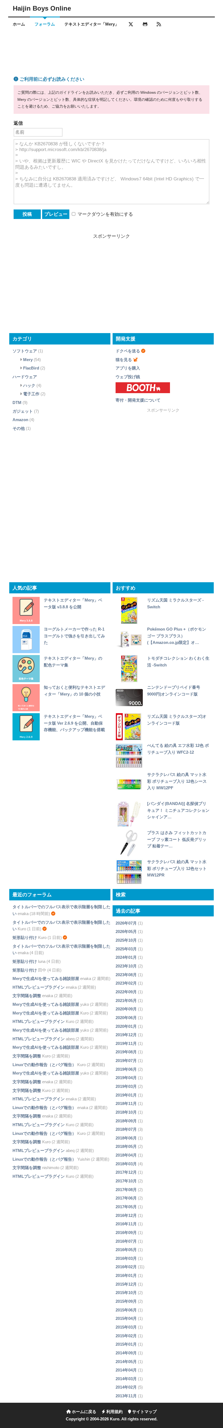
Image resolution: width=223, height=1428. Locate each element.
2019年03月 (126, 1086)
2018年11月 (126, 1103)
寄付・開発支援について (138, 400)
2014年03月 (126, 1378)
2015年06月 (126, 1310)
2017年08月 (126, 1189)
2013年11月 (126, 1395)
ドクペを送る (128, 351)
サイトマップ (144, 1412)
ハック (29, 385)
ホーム (19, 24)
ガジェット (23, 411)
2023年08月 (126, 974)
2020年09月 (126, 1009)
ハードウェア (25, 376)
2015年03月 (126, 1327)
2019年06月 (126, 1069)
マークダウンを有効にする (104, 214)
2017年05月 (126, 1206)
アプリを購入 (128, 368)
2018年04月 (126, 1155)
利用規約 (114, 1412)
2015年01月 (126, 1344)
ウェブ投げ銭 (128, 376)
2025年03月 (126, 949)
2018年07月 (126, 1129)
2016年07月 (126, 1241)
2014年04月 (126, 1370)
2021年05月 (126, 1000)
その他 (19, 428)
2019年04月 (126, 1077)
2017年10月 (126, 1181)
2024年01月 (126, 957)
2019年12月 (126, 1034)
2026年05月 (126, 931)
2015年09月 (126, 1301)
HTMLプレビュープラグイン (39, 987)
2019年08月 (126, 1052)
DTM (17, 402)
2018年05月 (126, 1146)
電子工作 (31, 394)
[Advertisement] (111, 47)
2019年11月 (126, 1043)
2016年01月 (126, 1275)
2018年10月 (126, 1112)
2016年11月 (126, 1224)
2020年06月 (126, 1017)
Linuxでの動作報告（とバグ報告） (44, 1064)
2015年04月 (126, 1318)
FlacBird (31, 368)
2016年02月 (126, 1266)
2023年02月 (126, 983)
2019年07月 (126, 1060)
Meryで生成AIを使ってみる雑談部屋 (46, 978)
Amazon (20, 419)
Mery (28, 359)
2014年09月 (126, 1353)
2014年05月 (126, 1361)
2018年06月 (126, 1138)
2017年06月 (126, 1198)
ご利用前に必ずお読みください (51, 79)
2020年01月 (126, 1026)
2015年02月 (126, 1335)
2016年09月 (126, 1232)
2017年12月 (126, 1172)
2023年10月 (126, 966)
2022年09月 (126, 991)
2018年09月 (126, 1121)
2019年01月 (126, 1095)
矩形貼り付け (25, 937)
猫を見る (124, 359)
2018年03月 (126, 1163)
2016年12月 (126, 1215)
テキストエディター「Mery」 (91, 24)
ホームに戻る (83, 1412)
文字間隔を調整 (27, 995)
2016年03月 (126, 1258)
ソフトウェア (25, 351)
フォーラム (45, 24)
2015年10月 (126, 1292)
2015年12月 (126, 1284)
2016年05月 (126, 1249)
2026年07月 (126, 923)
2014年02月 (126, 1387)
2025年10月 (126, 940)
